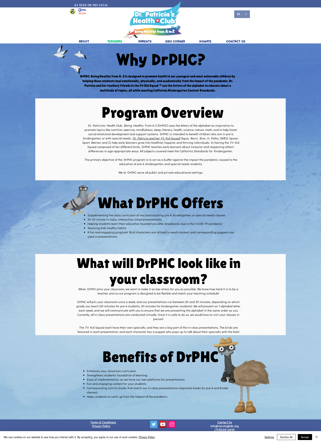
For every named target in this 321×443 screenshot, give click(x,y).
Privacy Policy (147, 437)
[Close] (316, 437)
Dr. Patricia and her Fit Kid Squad (156, 138)
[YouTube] (162, 424)
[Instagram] (172, 424)
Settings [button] (269, 437)
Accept (305, 437)
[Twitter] (153, 424)
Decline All (286, 437)
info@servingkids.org (224, 426)
